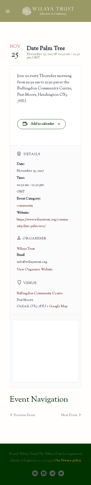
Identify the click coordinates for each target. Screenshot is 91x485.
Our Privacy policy (67, 460)
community (25, 205)
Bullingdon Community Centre (40, 293)
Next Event (69, 415)
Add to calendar (42, 124)
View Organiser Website (35, 269)
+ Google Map (57, 306)
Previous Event (24, 415)
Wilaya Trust (26, 249)
